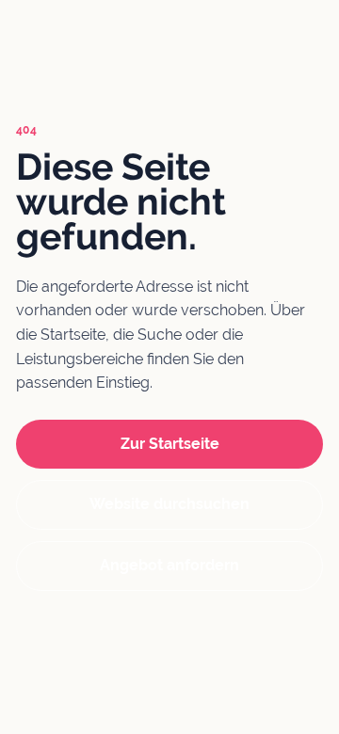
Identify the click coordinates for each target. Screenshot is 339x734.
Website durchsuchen (169, 504)
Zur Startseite (170, 444)
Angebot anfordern (169, 565)
